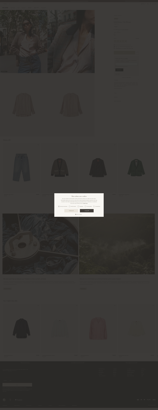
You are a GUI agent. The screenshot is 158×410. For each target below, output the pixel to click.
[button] (79, 214)
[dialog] (79, 205)
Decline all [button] (71, 210)
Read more (85, 203)
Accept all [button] (87, 210)
